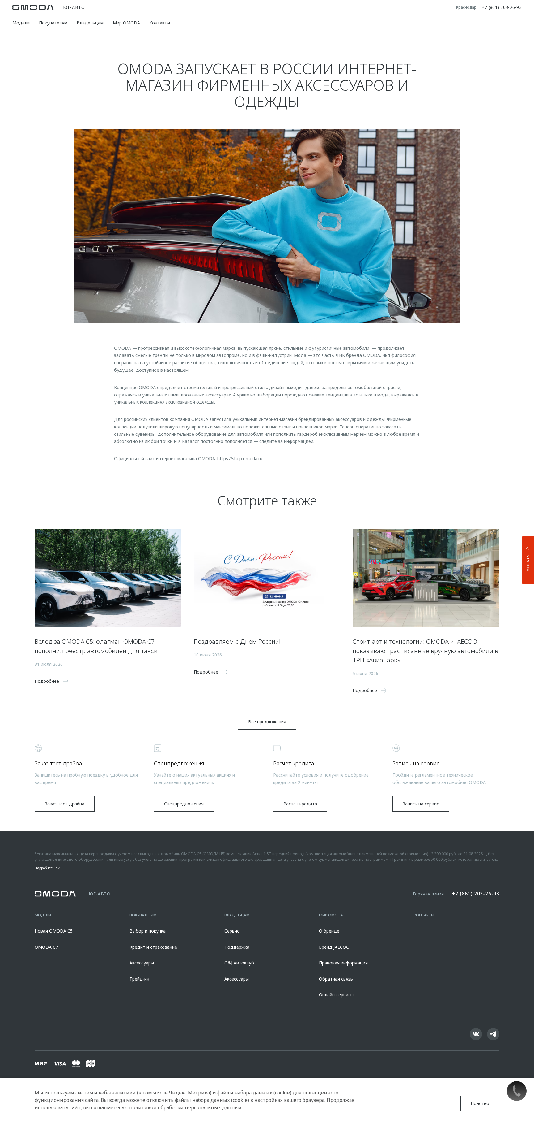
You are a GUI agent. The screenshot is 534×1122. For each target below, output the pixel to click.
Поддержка (236, 947)
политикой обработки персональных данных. (186, 1107)
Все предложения (267, 722)
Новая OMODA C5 (54, 931)
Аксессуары (141, 963)
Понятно (480, 1103)
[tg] (493, 1034)
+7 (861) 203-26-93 (502, 7)
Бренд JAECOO (334, 947)
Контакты (159, 23)
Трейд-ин (139, 979)
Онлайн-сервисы (336, 995)
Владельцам (90, 23)
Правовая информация (343, 963)
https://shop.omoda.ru (239, 458)
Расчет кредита (300, 804)
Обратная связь (336, 979)
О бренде (329, 931)
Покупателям (53, 23)
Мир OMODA (126, 23)
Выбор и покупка (147, 931)
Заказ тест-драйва (64, 804)
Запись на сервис (421, 804)
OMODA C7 (46, 947)
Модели (21, 23)
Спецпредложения (184, 804)
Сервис (231, 931)
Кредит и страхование (153, 947)
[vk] (476, 1034)
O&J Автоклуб (239, 963)
